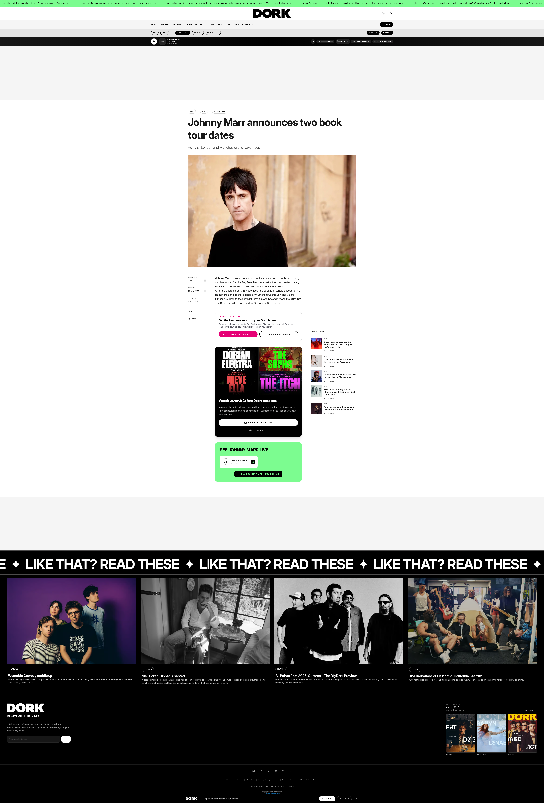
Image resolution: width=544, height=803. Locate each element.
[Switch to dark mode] (383, 13)
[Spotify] (283, 771)
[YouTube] (276, 771)
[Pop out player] (313, 41)
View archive (530, 710)
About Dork (250, 780)
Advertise (229, 780)
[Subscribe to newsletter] (66, 739)
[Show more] (356, 798)
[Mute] (319, 41)
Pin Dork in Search (278, 334)
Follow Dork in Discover (238, 334)
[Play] (154, 41)
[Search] (390, 13)
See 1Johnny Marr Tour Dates (260, 474)
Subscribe (327, 799)
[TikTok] (290, 771)
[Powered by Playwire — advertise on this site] (272, 793)
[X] (268, 771)
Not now (344, 799)
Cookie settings (312, 780)
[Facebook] (261, 771)
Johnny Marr (193, 291)
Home (192, 111)
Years (284, 780)
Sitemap (293, 780)
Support (240, 780)
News (204, 111)
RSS (301, 780)
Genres (276, 780)
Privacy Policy (264, 780)
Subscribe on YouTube (260, 422)
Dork (190, 280)
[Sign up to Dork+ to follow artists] (205, 280)
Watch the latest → (258, 430)
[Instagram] (253, 771)
